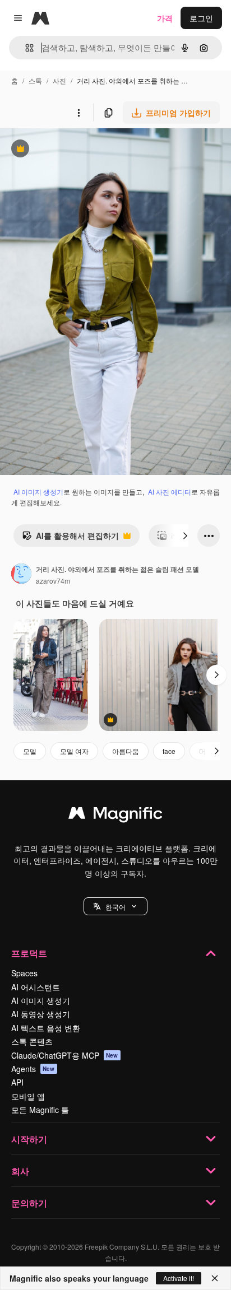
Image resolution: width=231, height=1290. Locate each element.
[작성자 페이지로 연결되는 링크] (21, 574)
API (17, 1082)
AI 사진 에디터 (169, 491)
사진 (59, 80)
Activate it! (178, 1278)
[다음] (185, 535)
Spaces (24, 973)
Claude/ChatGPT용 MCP (64, 1055)
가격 (165, 18)
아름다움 (125, 751)
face (169, 751)
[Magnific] (115, 815)
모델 (29, 751)
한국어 (115, 906)
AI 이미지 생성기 (38, 491)
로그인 (201, 18)
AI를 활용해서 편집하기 (70, 538)
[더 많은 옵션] (78, 112)
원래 (64, 150)
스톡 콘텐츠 (32, 1041)
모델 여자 (74, 751)
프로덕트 (29, 953)
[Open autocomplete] (25, 48)
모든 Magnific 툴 (40, 1109)
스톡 (35, 80)
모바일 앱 (28, 1096)
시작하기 (29, 1139)
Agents (33, 1068)
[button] (115, 906)
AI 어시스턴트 (35, 987)
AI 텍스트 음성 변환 (45, 1027)
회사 (20, 1171)
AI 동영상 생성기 (40, 1013)
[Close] (214, 1278)
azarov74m (53, 580)
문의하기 (29, 1202)
